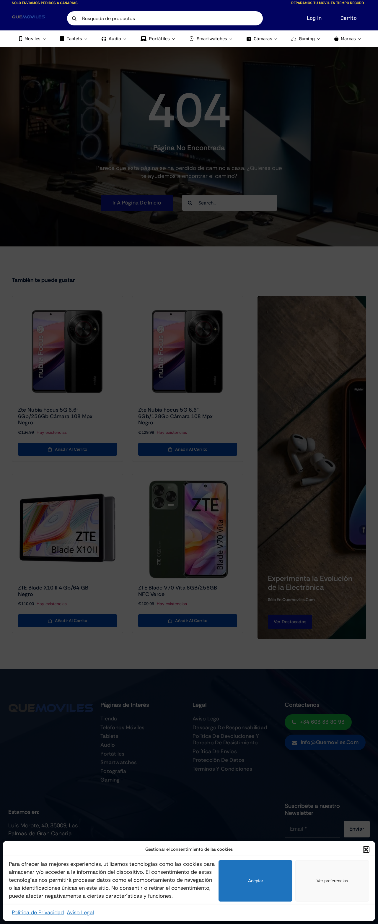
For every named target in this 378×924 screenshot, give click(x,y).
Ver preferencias (332, 880)
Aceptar (255, 880)
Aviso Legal (80, 912)
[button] (366, 849)
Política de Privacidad (38, 912)
